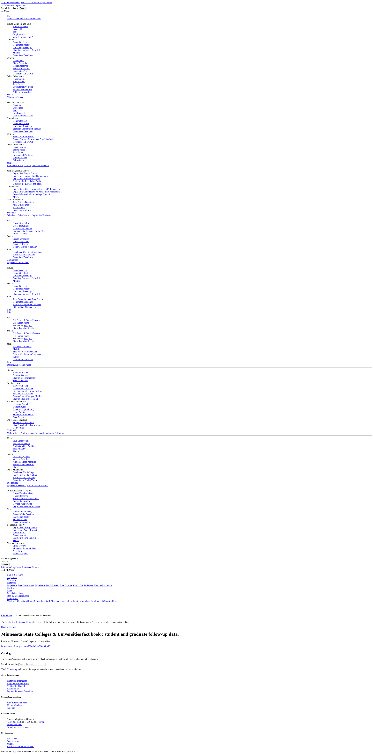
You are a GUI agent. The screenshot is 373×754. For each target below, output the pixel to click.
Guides (10, 588)
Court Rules (18, 427)
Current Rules (19, 406)
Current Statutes (20, 375)
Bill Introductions (21, 323)
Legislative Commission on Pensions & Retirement (36, 191)
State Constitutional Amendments (28, 425)
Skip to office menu (30, 2)
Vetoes (16, 357)
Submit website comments (19, 727)
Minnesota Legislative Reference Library (20, 567)
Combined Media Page (23, 472)
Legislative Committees (18, 262)
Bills (9, 309)
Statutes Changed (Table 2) (25, 399)
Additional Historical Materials (98, 585)
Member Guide (20, 519)
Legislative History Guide (25, 527)
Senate (10, 94)
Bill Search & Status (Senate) (26, 333)
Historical (11, 582)
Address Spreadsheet (22, 92)
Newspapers (12, 580)
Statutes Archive (20, 380)
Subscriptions (19, 160)
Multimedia (12, 430)
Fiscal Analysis (20, 63)
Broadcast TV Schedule (24, 254)
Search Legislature (9, 8)
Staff (15, 31)
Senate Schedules (21, 239)
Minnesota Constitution (23, 422)
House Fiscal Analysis (23, 493)
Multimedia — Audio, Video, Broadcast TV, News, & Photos (35, 433)
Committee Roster (21, 45)
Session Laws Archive (23, 393)
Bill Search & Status (22, 346)
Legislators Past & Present (25, 530)
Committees (12, 260)
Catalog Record (8, 627)
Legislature (12, 585)
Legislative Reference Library (26, 178)
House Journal (19, 79)
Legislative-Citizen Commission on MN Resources (36, 189)
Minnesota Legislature (15, 5)
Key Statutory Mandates (79, 601)
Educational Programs (23, 87)
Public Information (21, 68)
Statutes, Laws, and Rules (19, 365)
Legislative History (15, 593)
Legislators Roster (21, 517)
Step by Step (13, 596)
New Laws (18, 551)
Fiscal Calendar (20, 233)
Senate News (13, 741)
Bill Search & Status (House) (26, 320)
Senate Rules (19, 149)
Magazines (12, 577)
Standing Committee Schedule (27, 50)
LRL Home (6, 615)
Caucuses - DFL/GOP (23, 73)
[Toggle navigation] (2, 11)
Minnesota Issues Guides (24, 548)
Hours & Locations (36, 601)
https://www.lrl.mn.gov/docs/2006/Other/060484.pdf (25, 646)
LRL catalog (11, 669)
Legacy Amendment (22, 210)
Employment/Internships (18, 683)
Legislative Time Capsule (24, 538)
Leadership (18, 29)
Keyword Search (20, 372)
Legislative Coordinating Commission (30, 176)
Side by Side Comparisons (25, 307)
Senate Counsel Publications (26, 498)
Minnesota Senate (15, 97)
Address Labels (20, 157)
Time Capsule (66, 585)
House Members (20, 26)
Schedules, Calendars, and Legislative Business (29, 215)
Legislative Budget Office (25, 173)
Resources (24, 596)
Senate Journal (19, 147)
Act (30, 325)
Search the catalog (9, 664)
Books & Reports (15, 575)
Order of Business (21, 226)
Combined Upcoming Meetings (27, 252)
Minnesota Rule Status (23, 414)
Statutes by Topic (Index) (24, 378)
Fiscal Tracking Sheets (23, 328)
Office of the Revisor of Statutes (27, 184)
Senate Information (21, 522)
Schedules (11, 212)
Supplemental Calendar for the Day (29, 231)
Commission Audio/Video (25, 480)
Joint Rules (18, 84)
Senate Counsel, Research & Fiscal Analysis (33, 139)
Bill (26, 325)
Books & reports (20, 553)
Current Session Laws (23, 359)
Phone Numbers (14, 724)
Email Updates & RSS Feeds (20, 746)
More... (16, 197)
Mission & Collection (17, 601)
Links (9, 590)
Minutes (16, 52)
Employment (19, 34)
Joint (9, 163)
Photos (16, 451)
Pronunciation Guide (22, 89)
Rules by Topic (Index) (23, 409)
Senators (17, 105)
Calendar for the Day (22, 228)
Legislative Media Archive (25, 475)
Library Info (12, 598)
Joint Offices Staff (21, 205)
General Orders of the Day (25, 247)
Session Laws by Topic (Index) (27, 391)
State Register (19, 417)
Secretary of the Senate (23, 136)
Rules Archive (19, 412)
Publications (12, 483)
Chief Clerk (18, 60)
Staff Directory (52, 601)
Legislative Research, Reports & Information (27, 485)
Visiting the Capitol (16, 686)
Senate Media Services (23, 464)
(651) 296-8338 (14, 722)
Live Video (18, 441)
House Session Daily (22, 511)
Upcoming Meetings (22, 47)
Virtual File (78, 585)
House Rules (19, 81)
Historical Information (17, 681)
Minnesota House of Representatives (24, 18)
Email (41, 722)
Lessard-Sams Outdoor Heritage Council (31, 194)
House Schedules (21, 223)
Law (9, 362)
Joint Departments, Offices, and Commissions (28, 165)
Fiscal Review (19, 545)
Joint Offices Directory (23, 202)
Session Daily (19, 448)
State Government (26, 585)
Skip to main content (10, 2)
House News (13, 738)
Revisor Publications (22, 504)
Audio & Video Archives (24, 446)
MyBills (16, 349)
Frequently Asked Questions (20, 691)
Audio (27, 441)
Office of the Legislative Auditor (28, 181)
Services (63, 601)
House (10, 16)
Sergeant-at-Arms (21, 71)
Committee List (20, 42)
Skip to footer (45, 2)
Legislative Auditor (21, 501)
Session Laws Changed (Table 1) (28, 396)
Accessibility (19, 207)
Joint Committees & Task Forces (28, 299)
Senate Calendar (20, 244)
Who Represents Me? (23, 37)
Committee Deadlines (23, 55)
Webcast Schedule (21, 443)
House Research (20, 66)
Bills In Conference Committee (27, 304)
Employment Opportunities (103, 601)
